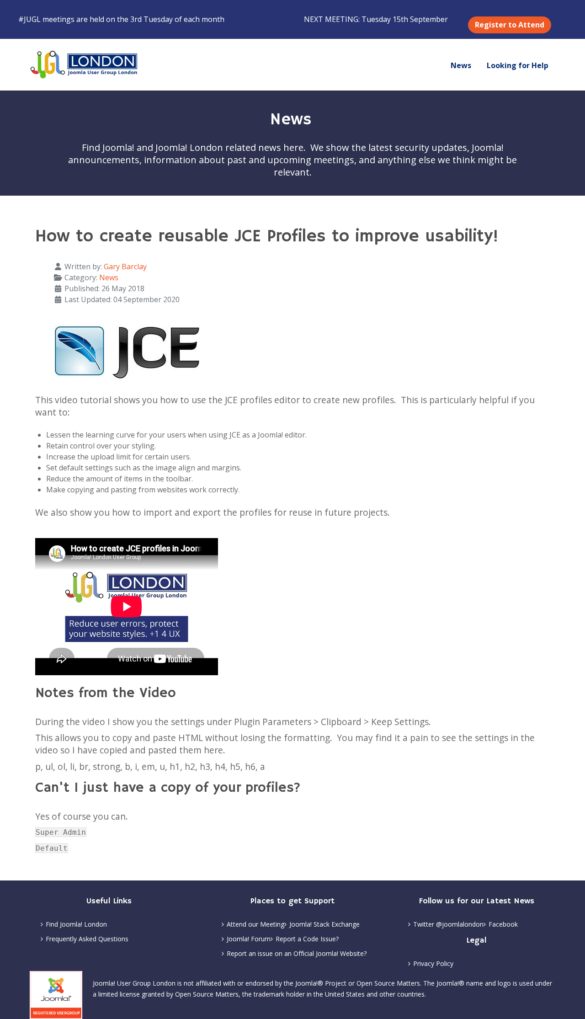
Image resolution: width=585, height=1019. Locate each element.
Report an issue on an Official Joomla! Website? (297, 953)
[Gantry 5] (84, 64)
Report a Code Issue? (307, 938)
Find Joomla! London (76, 924)
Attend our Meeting (255, 924)
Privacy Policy (433, 963)
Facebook (503, 924)
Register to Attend (509, 25)
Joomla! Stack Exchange (324, 924)
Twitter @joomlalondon (448, 924)
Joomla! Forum (249, 938)
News (108, 277)
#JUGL (29, 19)
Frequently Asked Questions (87, 938)
